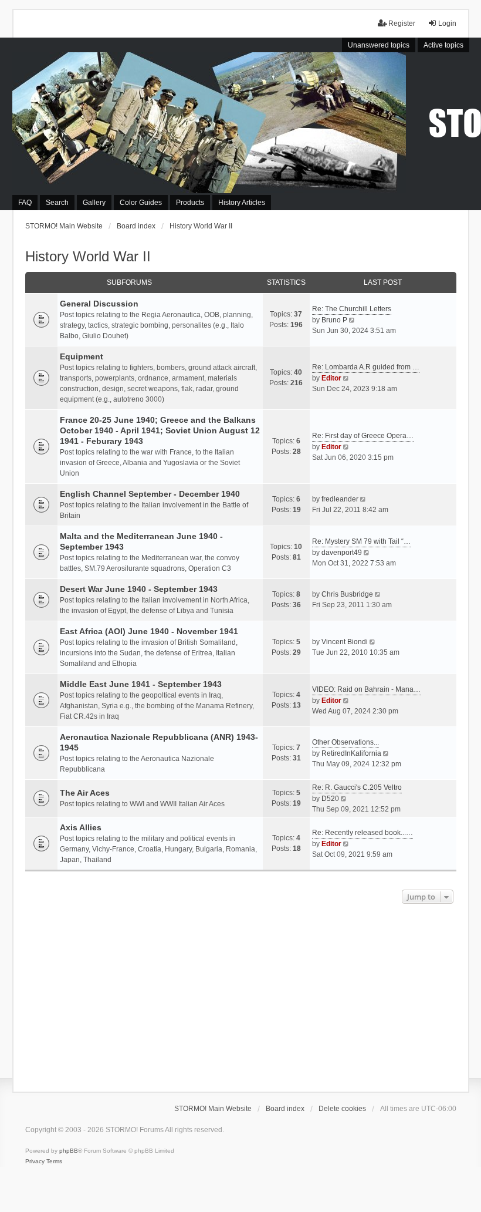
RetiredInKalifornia (351, 753)
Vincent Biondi (344, 642)
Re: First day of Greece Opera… (363, 436)
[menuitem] (35, 1161)
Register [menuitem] (401, 23)
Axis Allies (80, 827)
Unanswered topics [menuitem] (378, 45)
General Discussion (99, 303)
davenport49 (341, 552)
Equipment (81, 356)
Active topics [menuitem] (443, 45)
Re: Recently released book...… (362, 833)
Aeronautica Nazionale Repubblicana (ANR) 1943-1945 (159, 742)
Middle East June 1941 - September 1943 (141, 684)
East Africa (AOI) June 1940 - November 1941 (149, 631)
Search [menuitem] (57, 202)
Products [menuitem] (190, 202)
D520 (330, 798)
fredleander (339, 499)
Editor (331, 378)
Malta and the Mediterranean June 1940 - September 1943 (141, 541)
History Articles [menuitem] (241, 202)
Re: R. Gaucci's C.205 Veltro (357, 787)
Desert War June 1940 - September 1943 (139, 589)
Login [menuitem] (447, 23)
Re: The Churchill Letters (351, 309)
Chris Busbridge (347, 594)
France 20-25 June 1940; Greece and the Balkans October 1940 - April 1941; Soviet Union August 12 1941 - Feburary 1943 (160, 430)
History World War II (88, 256)
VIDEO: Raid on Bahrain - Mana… (366, 689)
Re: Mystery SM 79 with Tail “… (361, 541)
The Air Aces (85, 792)
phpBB (68, 1150)
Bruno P (334, 320)
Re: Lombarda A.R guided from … (365, 367)
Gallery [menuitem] (94, 202)
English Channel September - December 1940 (150, 494)
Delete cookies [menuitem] (342, 1109)
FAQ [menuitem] (25, 202)
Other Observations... (345, 742)
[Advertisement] (240, 995)
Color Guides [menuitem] (141, 202)
